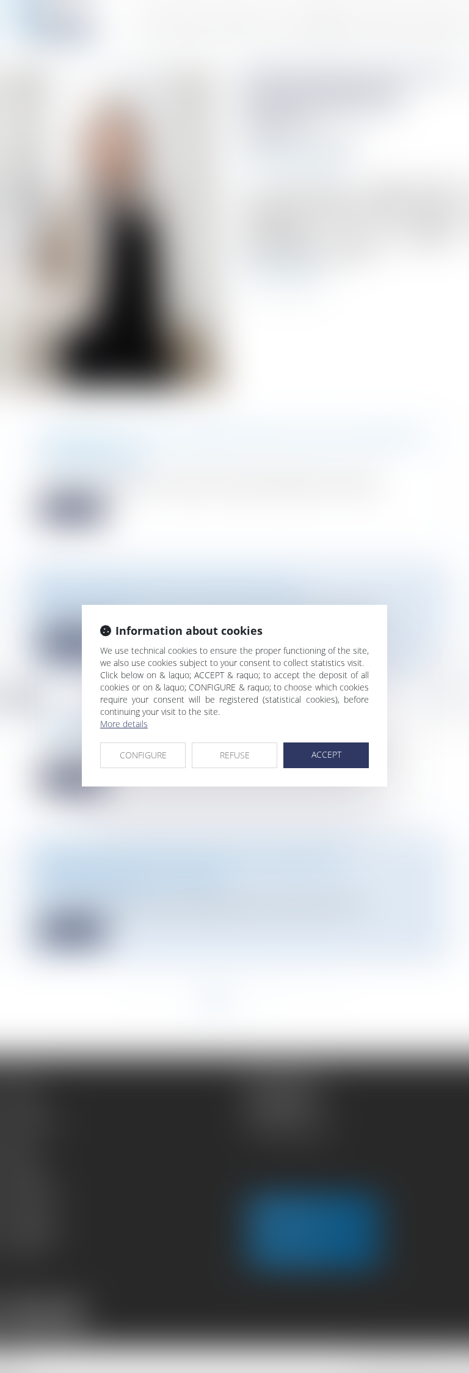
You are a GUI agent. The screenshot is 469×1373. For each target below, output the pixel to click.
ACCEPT (326, 754)
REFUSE (235, 755)
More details (124, 724)
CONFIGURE (143, 755)
